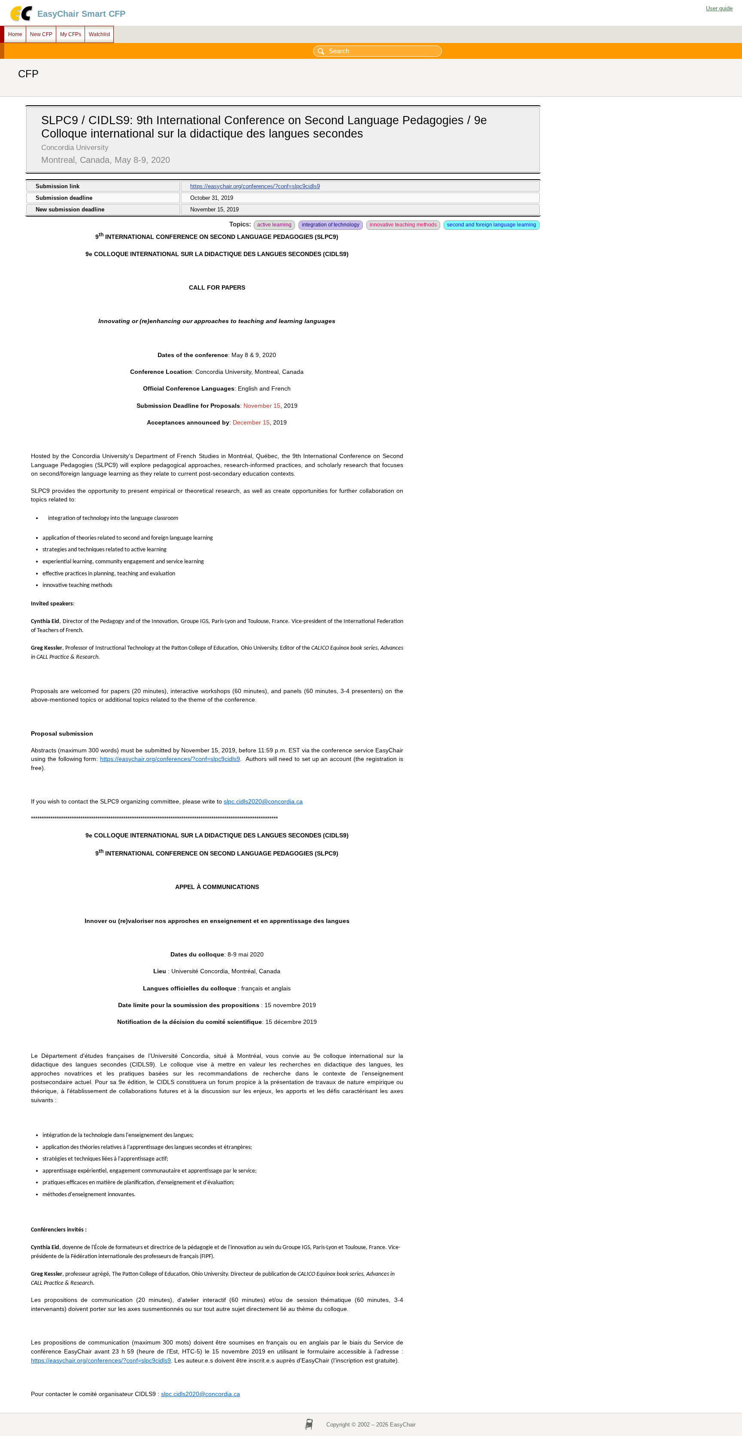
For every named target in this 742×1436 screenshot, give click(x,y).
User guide (719, 8)
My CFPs (70, 34)
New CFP (41, 34)
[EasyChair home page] (21, 20)
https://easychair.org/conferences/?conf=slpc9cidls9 (255, 186)
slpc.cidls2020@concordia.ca (263, 801)
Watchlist (99, 34)
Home (15, 34)
